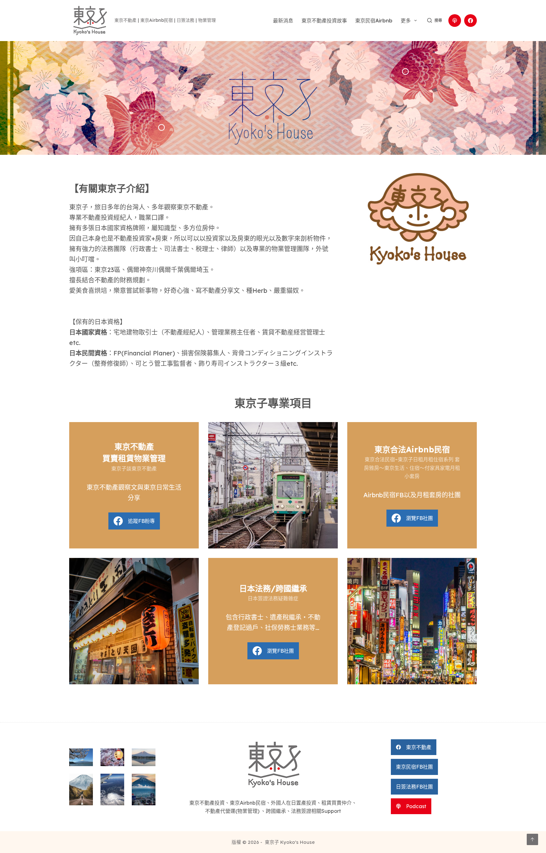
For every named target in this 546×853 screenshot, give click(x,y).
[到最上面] (532, 839)
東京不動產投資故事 (324, 20)
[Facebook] (470, 20)
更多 (406, 20)
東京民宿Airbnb (373, 20)
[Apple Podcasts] (454, 20)
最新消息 (283, 20)
